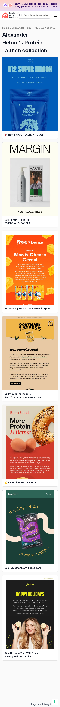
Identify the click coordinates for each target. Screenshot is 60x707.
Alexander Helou (21, 27)
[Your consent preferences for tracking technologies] (55, 702)
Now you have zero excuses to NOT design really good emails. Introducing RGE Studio (35, 5)
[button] (55, 15)
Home (5, 27)
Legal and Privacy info (42, 704)
